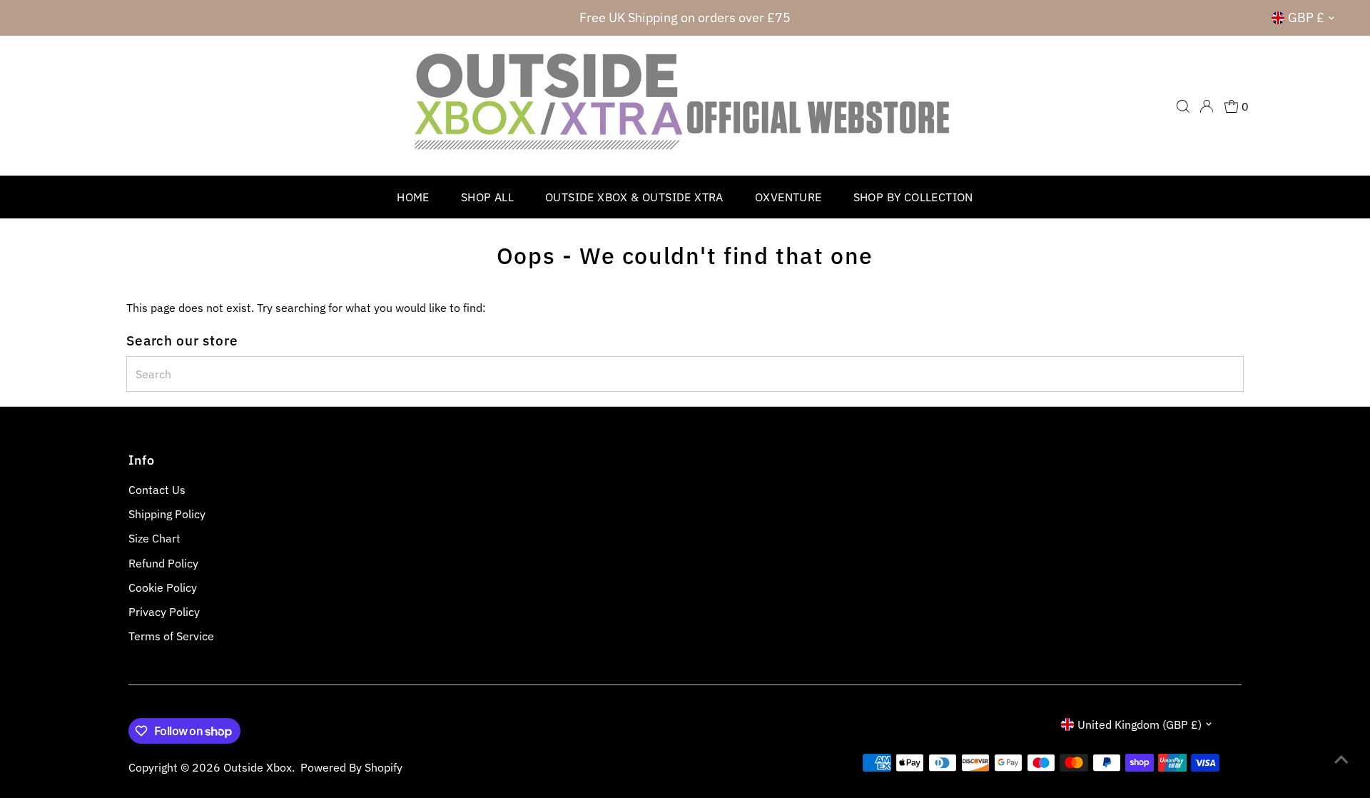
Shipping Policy (167, 514)
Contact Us (157, 490)
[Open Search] (1183, 106)
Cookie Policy (162, 587)
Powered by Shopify (351, 767)
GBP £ (1306, 17)
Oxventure (788, 197)
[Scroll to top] (1341, 758)
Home (413, 197)
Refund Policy (163, 563)
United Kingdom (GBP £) (1139, 724)
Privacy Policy (164, 612)
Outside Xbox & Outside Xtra (634, 197)
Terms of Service (171, 636)
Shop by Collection (913, 197)
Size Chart (154, 538)
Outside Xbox (257, 767)
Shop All (487, 197)
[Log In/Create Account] (1206, 106)
